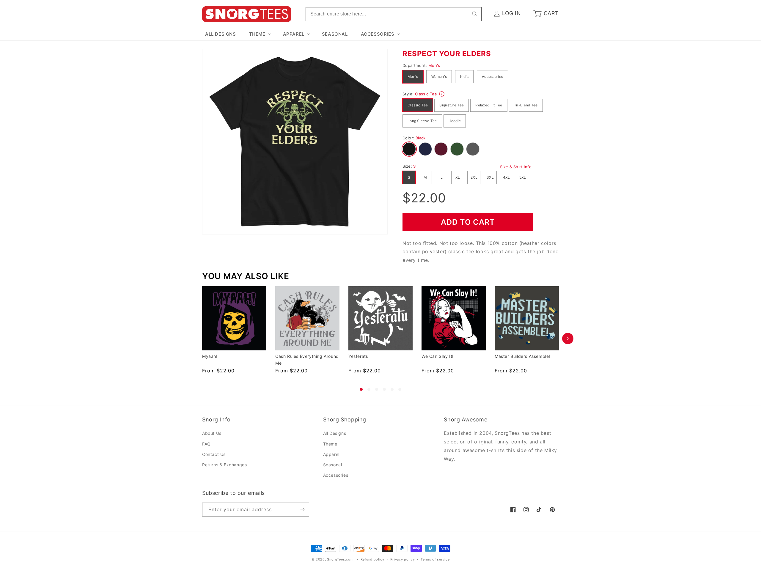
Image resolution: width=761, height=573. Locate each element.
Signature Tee (451, 105)
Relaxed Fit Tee (488, 105)
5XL (522, 177)
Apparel (331, 454)
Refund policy (372, 559)
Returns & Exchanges (224, 464)
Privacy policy (402, 559)
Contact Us (214, 454)
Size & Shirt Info (516, 166)
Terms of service (435, 559)
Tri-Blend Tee (526, 105)
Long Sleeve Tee (422, 121)
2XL (474, 177)
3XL (490, 177)
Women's (439, 76)
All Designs (334, 433)
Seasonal (332, 464)
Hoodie (455, 121)
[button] (259, 34)
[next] (567, 338)
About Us (211, 433)
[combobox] (393, 14)
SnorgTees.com (340, 559)
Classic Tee (418, 105)
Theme (330, 443)
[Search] (474, 14)
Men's (413, 76)
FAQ (206, 443)
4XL (506, 177)
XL (457, 177)
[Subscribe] (302, 509)
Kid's (464, 76)
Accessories (492, 76)
